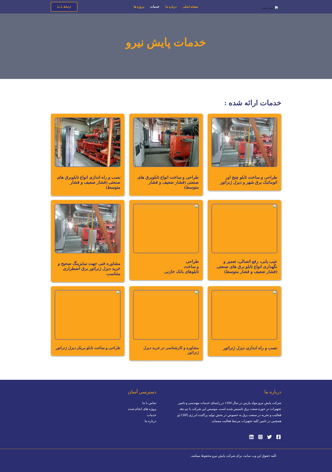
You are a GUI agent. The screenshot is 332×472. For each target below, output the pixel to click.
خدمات (154, 6)
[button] (64, 7)
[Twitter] (269, 437)
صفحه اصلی (190, 6)
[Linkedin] (251, 437)
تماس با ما (149, 403)
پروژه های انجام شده (142, 409)
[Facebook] (278, 437)
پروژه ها (139, 6)
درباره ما (171, 6)
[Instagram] (260, 437)
